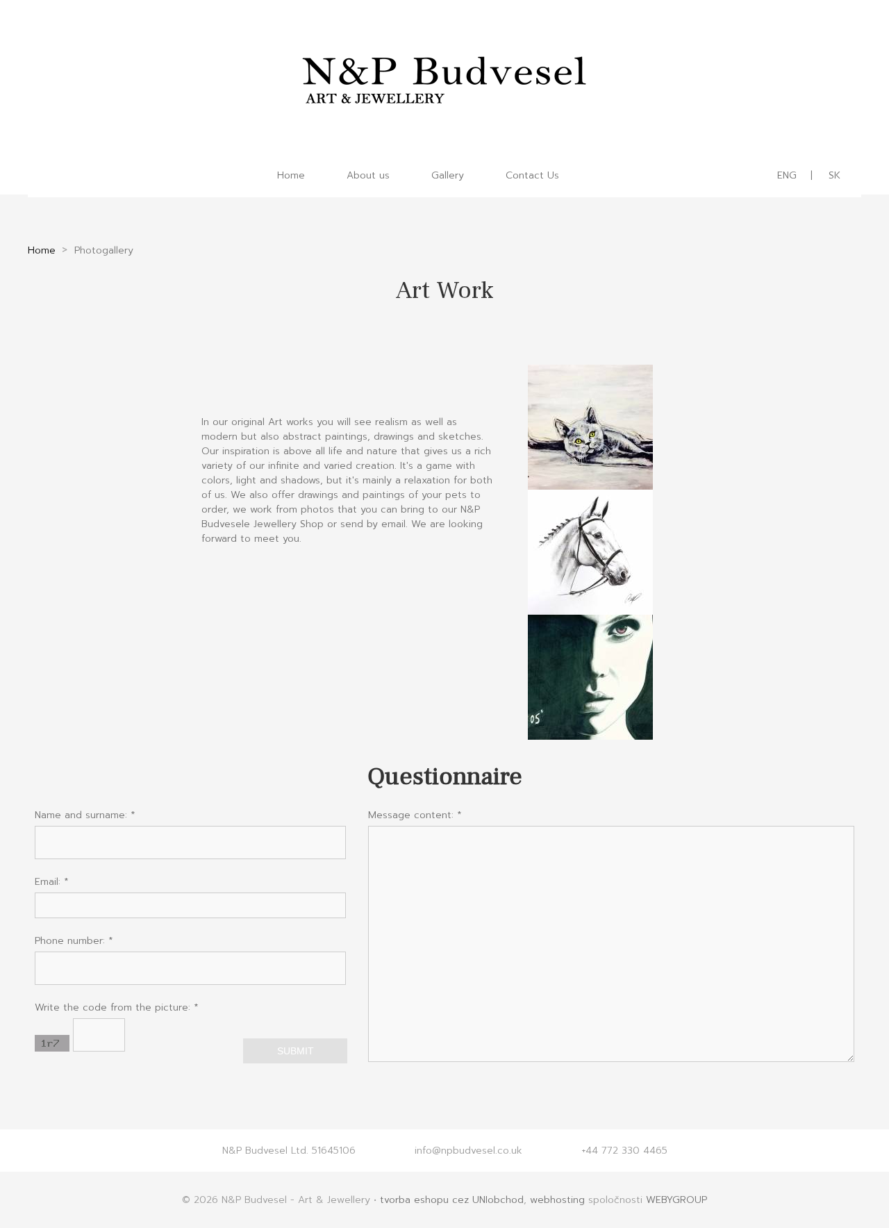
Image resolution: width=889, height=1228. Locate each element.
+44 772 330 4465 (624, 1150)
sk (834, 175)
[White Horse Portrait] (590, 607)
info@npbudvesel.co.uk (468, 1150)
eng (787, 175)
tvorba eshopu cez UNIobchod (452, 1200)
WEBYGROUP (676, 1200)
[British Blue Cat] (590, 482)
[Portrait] (590, 732)
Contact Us (532, 175)
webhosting (557, 1200)
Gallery (447, 175)
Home (291, 175)
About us (368, 175)
